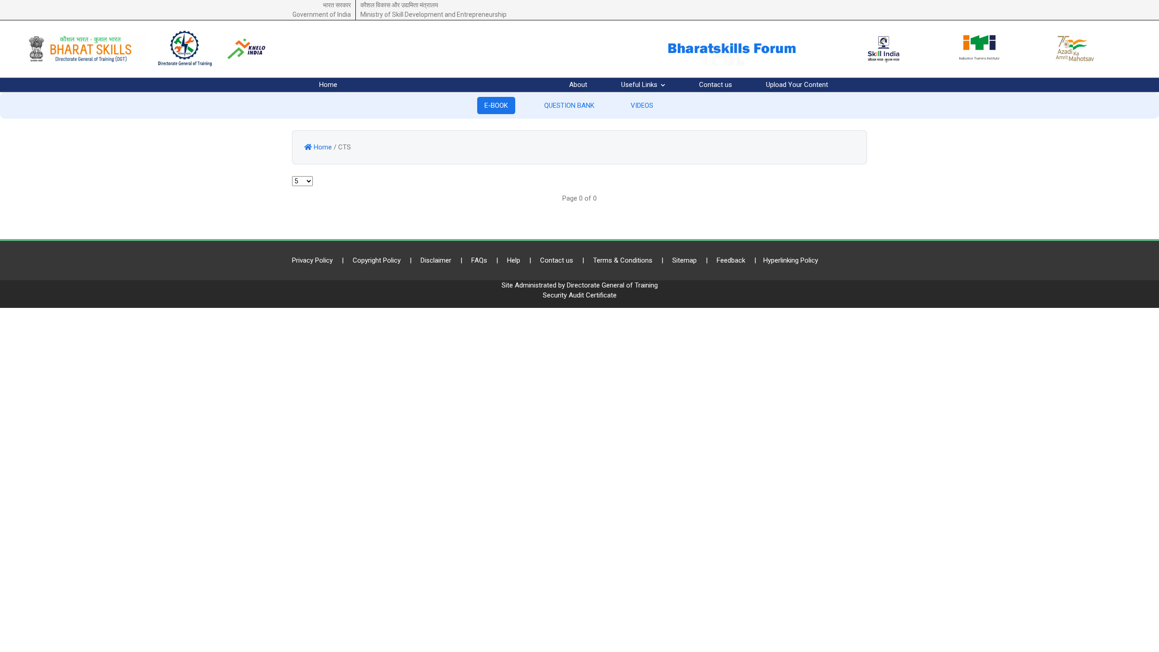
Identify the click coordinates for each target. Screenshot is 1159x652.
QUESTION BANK (569, 105)
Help (513, 260)
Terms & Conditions (622, 260)
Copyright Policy (377, 260)
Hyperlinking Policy (790, 260)
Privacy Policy (312, 260)
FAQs (479, 260)
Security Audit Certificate (580, 295)
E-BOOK (496, 105)
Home (328, 85)
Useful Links (640, 85)
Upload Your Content (797, 85)
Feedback (731, 260)
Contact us (715, 85)
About (578, 85)
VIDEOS (642, 105)
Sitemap (684, 260)
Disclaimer (436, 260)
